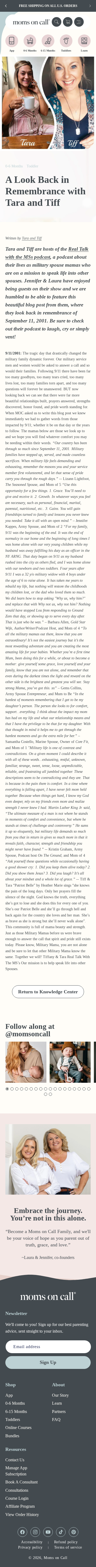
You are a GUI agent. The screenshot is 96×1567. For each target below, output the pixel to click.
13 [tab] (64, 1089)
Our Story (60, 1395)
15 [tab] (74, 1089)
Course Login (17, 1498)
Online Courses (18, 1427)
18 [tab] (88, 1089)
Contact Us (14, 1460)
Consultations (16, 1490)
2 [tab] (12, 1089)
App (9, 1395)
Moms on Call (55, 1558)
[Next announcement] (90, 6)
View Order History (22, 1514)
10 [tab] (50, 1089)
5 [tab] (26, 1089)
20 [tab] (50, 1094)
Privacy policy (30, 1547)
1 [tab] (7, 1089)
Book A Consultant (21, 1482)
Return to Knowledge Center (48, 991)
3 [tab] (16, 1089)
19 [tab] (45, 1094)
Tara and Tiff (32, 238)
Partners (59, 1411)
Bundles (12, 1436)
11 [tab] (55, 1089)
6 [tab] (31, 1089)
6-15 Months (16, 1411)
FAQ (56, 1419)
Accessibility (32, 1542)
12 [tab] (60, 1089)
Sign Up (48, 1362)
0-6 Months (15, 1403)
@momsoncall (27, 1034)
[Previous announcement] (6, 6)
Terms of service (68, 1547)
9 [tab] (45, 1089)
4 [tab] (21, 1089)
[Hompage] (48, 1296)
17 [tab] (84, 1089)
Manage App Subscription (16, 1471)
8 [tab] (40, 1089)
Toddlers (12, 1419)
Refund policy (66, 1542)
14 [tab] (69, 1089)
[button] (56, 22)
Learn (57, 1403)
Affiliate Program (20, 1506)
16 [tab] (79, 1089)
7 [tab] (36, 1089)
